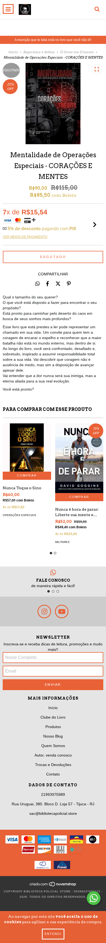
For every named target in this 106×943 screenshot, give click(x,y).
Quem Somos (53, 746)
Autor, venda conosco (53, 755)
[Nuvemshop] (53, 885)
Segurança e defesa (38, 52)
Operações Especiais (19, 515)
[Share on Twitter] (58, 283)
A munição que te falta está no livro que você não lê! (53, 40)
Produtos (53, 727)
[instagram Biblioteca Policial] (44, 611)
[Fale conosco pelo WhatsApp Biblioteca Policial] (94, 898)
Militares (62, 541)
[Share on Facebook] (47, 283)
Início (13, 52)
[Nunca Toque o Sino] (27, 447)
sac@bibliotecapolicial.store (53, 813)
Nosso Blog (53, 736)
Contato (53, 774)
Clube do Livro (53, 717)
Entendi (53, 934)
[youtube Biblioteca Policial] (61, 611)
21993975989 (53, 794)
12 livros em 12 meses (76, 52)
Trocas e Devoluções (53, 764)
